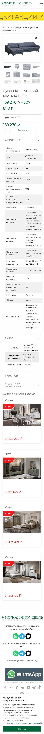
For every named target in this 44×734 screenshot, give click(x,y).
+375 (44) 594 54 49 (13, 626)
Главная (6, 27)
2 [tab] (22, 426)
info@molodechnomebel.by (25, 660)
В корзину (22, 130)
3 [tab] (25, 426)
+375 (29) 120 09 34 (10, 643)
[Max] (28, 636)
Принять (22, 729)
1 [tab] (18, 426)
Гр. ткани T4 (15, 117)
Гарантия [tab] (12, 376)
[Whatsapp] (16, 636)
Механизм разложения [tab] (14, 385)
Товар (14, 27)
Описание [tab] (12, 139)
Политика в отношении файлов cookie (26, 723)
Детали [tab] (10, 338)
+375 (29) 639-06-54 (30, 626)
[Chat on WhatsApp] (24, 674)
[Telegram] (22, 636)
